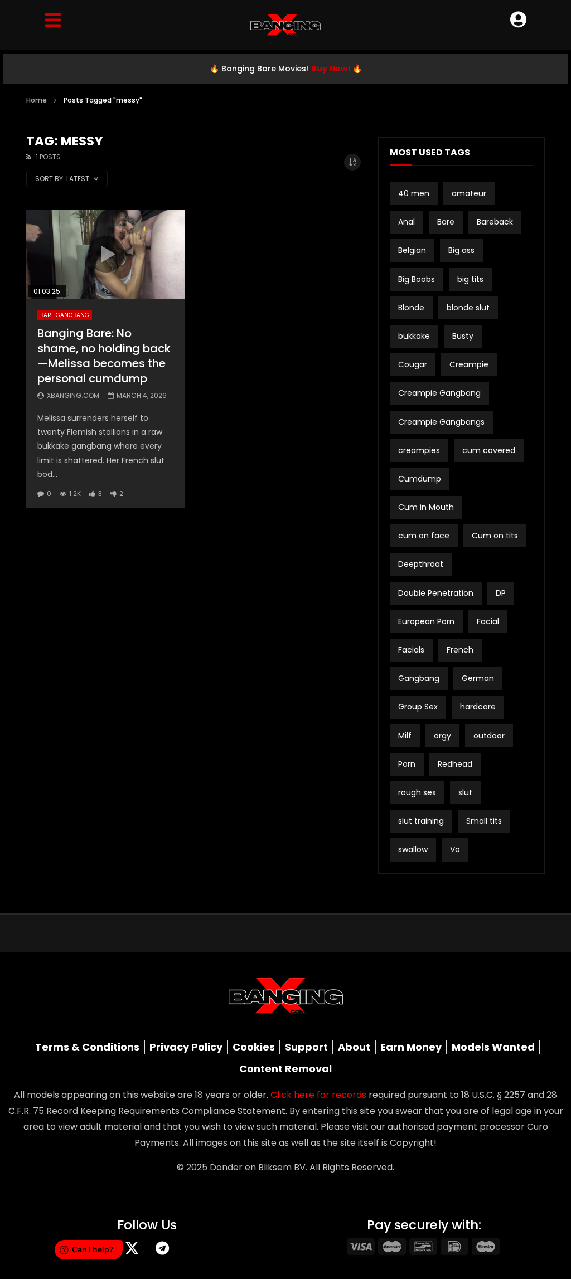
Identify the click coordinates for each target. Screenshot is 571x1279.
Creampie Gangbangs (441, 421)
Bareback (495, 221)
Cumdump (419, 478)
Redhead (455, 764)
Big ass (461, 250)
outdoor (489, 735)
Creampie (468, 364)
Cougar (412, 364)
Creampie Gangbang (439, 392)
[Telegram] (162, 1248)
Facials (411, 649)
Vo (455, 849)
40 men (413, 193)
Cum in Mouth (426, 507)
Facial (488, 621)
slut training (421, 820)
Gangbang (418, 678)
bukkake (414, 336)
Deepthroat (420, 564)
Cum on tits (495, 535)
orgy (442, 735)
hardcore (478, 706)
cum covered (488, 450)
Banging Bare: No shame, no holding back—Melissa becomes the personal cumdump (104, 355)
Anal (406, 221)
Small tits (484, 820)
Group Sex (418, 706)
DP (501, 593)
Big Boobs (416, 279)
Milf (405, 735)
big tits (470, 279)
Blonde (411, 307)
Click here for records (318, 1094)
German (478, 678)
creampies (419, 450)
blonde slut (468, 307)
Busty (462, 336)
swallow (413, 849)
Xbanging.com (73, 395)
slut (465, 792)
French (460, 649)
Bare (445, 221)
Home (36, 100)
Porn (406, 764)
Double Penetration (435, 593)
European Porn (426, 621)
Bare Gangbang (64, 315)
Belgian (412, 250)
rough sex (417, 792)
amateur (469, 193)
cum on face (423, 535)
